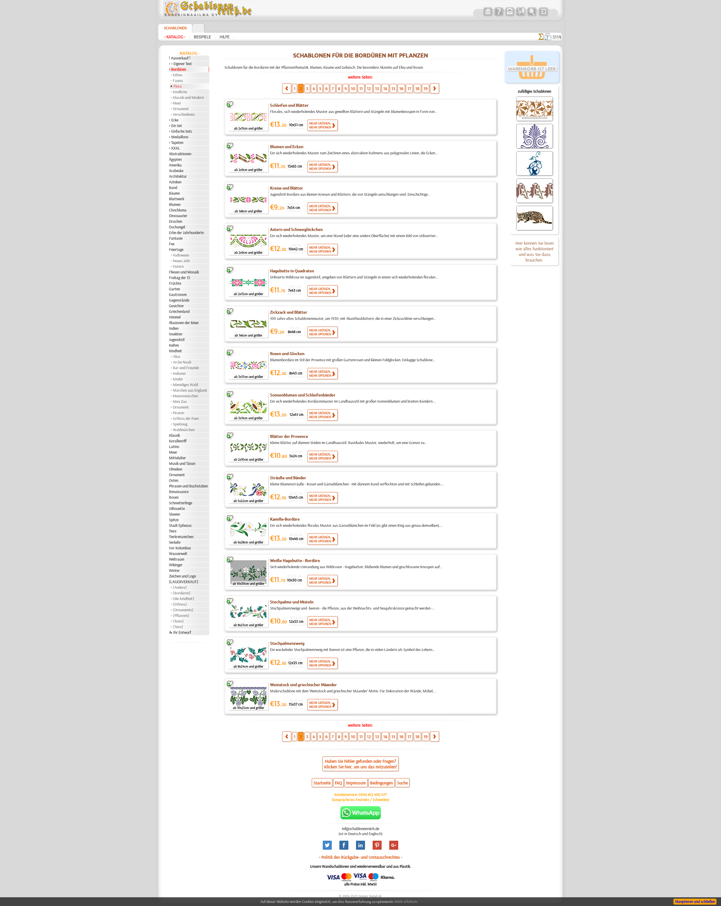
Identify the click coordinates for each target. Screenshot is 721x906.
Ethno (177, 74)
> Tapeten (176, 142)
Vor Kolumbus (180, 547)
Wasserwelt (178, 553)
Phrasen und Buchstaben (188, 485)
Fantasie (176, 238)
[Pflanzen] (181, 615)
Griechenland (179, 311)
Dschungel (177, 226)
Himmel (175, 317)
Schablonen (175, 27)
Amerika (175, 165)
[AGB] (520, 15)
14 (385, 88)
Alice (176, 356)
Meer (177, 103)
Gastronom (178, 294)
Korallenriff (177, 440)
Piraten (178, 412)
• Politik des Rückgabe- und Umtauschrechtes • (360, 857)
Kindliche (180, 91)
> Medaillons (178, 136)
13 (377, 88)
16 (401, 88)
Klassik (174, 435)
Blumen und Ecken (286, 146)
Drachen (175, 221)
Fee (171, 243)
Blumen (175, 204)
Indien (174, 328)
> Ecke (173, 119)
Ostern (178, 266)
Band (173, 187)
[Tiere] (178, 626)
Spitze (174, 519)
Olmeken (175, 469)
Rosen (174, 497)
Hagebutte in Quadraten (292, 271)
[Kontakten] (509, 15)
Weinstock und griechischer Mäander (303, 684)
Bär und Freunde (186, 367)
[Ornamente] (183, 609)
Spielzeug (180, 424)
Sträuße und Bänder (288, 478)
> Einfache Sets (180, 131)
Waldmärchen (184, 429)
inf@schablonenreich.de (360, 828)
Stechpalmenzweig (287, 643)
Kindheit (175, 350)
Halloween (181, 255)
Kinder (178, 378)
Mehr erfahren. (406, 901)
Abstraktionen (180, 153)
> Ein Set (175, 125)
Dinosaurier (178, 215)
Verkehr (175, 542)
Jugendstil (176, 339)
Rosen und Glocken (287, 353)
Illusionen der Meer (184, 322)
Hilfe (225, 37)
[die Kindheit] (183, 598)
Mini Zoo (180, 401)
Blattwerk (176, 198)
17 (409, 88)
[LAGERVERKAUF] (183, 581)
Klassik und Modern (188, 97)
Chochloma (177, 210)
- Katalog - (174, 37)
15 (393, 88)
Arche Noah (182, 362)
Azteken (175, 181)
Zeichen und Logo (182, 576)
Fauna (178, 80)
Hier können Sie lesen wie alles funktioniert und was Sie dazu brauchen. (534, 251)
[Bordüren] (181, 592)
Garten (174, 288)
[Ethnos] (180, 604)
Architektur (178, 176)
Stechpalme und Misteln (291, 602)
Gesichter (176, 305)
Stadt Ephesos (180, 525)
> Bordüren (177, 69)
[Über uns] (498, 15)
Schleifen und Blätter (289, 105)
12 (369, 88)
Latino (174, 446)
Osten (173, 480)
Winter (174, 570)
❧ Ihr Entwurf (180, 632)
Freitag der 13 (179, 277)
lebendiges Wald (185, 384)
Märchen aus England (190, 390)
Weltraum (176, 559)
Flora (177, 86)
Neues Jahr (181, 260)
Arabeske (176, 170)
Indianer (179, 373)
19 (426, 88)
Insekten (175, 333)
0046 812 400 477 (373, 794)
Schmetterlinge (180, 502)
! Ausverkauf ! (179, 58)
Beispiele (202, 37)
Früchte (175, 283)
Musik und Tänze (182, 463)
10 (353, 88)
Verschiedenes (184, 114)
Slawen (174, 514)
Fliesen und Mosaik (184, 272)
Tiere (172, 531)
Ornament (181, 108)
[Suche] (531, 15)
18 (417, 88)
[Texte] (178, 621)
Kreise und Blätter (286, 188)
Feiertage (176, 249)
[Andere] (180, 587)
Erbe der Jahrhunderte (186, 232)
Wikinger (176, 564)
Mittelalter (177, 457)
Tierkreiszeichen (181, 536)
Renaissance (178, 491)
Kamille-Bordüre (285, 519)
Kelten (174, 345)
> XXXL (174, 148)
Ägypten (175, 159)
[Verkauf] (487, 15)
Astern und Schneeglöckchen (296, 229)
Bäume (174, 193)
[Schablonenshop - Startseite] (207, 15)
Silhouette (177, 508)
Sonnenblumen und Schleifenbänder (302, 395)
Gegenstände (179, 300)
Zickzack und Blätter (288, 312)
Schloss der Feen (186, 418)
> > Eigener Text (180, 63)
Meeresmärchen (185, 395)
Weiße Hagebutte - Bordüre (295, 560)
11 (361, 88)
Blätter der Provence (289, 436)
